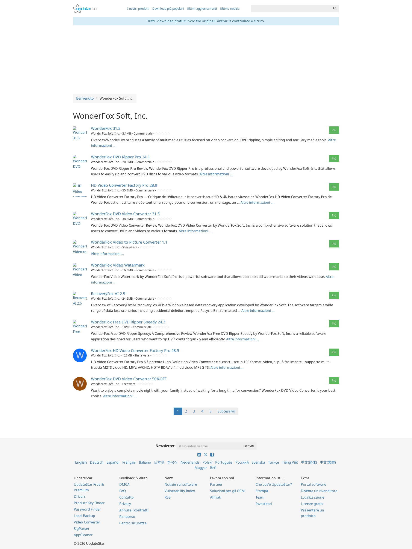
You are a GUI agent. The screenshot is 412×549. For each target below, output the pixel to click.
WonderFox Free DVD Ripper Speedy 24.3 (128, 322)
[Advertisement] (206, 60)
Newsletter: (166, 445)
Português (223, 462)
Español (112, 462)
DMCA (124, 484)
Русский (242, 462)
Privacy (125, 503)
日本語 (159, 462)
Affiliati (215, 497)
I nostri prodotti (138, 8)
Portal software (313, 484)
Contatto (126, 497)
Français (129, 462)
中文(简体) (309, 462)
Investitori (264, 503)
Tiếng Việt (290, 462)
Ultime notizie (229, 8)
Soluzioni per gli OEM (227, 490)
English (81, 462)
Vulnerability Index (180, 490)
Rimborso (127, 516)
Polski (207, 462)
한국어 (172, 462)
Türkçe (273, 462)
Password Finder (87, 509)
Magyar (201, 467)
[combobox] (291, 8)
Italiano (145, 462)
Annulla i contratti (133, 510)
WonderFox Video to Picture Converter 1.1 (129, 242)
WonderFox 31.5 (105, 128)
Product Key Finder (89, 502)
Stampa (262, 490)
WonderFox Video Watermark (118, 265)
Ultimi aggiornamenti (202, 8)
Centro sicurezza (133, 523)
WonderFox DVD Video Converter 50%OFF (129, 378)
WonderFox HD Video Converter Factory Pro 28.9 (135, 350)
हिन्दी (213, 467)
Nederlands (190, 462)
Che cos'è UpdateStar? (274, 484)
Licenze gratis (312, 503)
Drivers (80, 496)
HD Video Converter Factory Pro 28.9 (124, 185)
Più (334, 130)
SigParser (81, 528)
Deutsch (96, 462)
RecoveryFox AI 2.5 (108, 293)
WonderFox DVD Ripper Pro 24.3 (120, 156)
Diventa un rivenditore (319, 490)
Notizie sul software (181, 484)
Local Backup (84, 515)
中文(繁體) (328, 462)
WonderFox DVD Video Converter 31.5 (125, 213)
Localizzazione (312, 497)
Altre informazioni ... (216, 174)
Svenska (258, 462)
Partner (216, 484)
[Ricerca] (334, 8)
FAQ (122, 490)
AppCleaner (83, 534)
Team (260, 497)
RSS (168, 497)
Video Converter (87, 522)
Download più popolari (168, 8)
